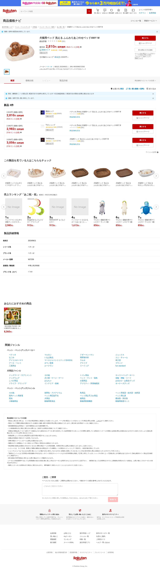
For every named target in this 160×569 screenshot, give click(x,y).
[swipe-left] (4, 176)
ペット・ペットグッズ (22, 27)
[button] (105, 11)
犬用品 (34, 27)
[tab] (12, 81)
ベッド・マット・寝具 (47, 27)
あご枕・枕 (60, 27)
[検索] (89, 11)
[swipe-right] (156, 176)
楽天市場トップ (7, 27)
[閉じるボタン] (157, 32)
